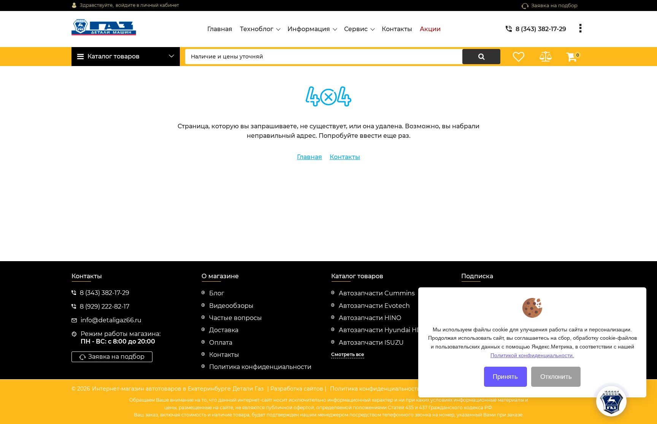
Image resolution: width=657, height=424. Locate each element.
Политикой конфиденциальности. (532, 355)
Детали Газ (248, 388)
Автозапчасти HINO (370, 318)
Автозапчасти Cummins (377, 293)
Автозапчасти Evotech (374, 305)
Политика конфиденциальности (375, 388)
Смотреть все (347, 354)
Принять (505, 376)
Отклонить (556, 376)
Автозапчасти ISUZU (371, 342)
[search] (481, 56)
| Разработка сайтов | (296, 388)
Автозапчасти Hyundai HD (380, 330)
